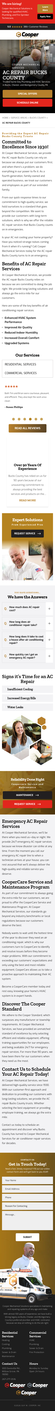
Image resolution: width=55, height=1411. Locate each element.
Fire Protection (36, 1352)
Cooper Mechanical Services (21, 153)
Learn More (45, 8)
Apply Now (45, 16)
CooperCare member (26, 986)
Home (5, 117)
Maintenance (8, 1356)
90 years (18, 480)
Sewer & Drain (9, 1352)
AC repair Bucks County (19, 157)
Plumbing (7, 1348)
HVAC (32, 1340)
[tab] (13, 419)
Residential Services (10, 1334)
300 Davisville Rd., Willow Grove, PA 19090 (11, 1371)
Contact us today (12, 1125)
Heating (6, 1340)
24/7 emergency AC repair (26, 841)
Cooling (6, 1344)
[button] (17, 27)
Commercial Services (37, 1334)
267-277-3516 (9, 1379)
